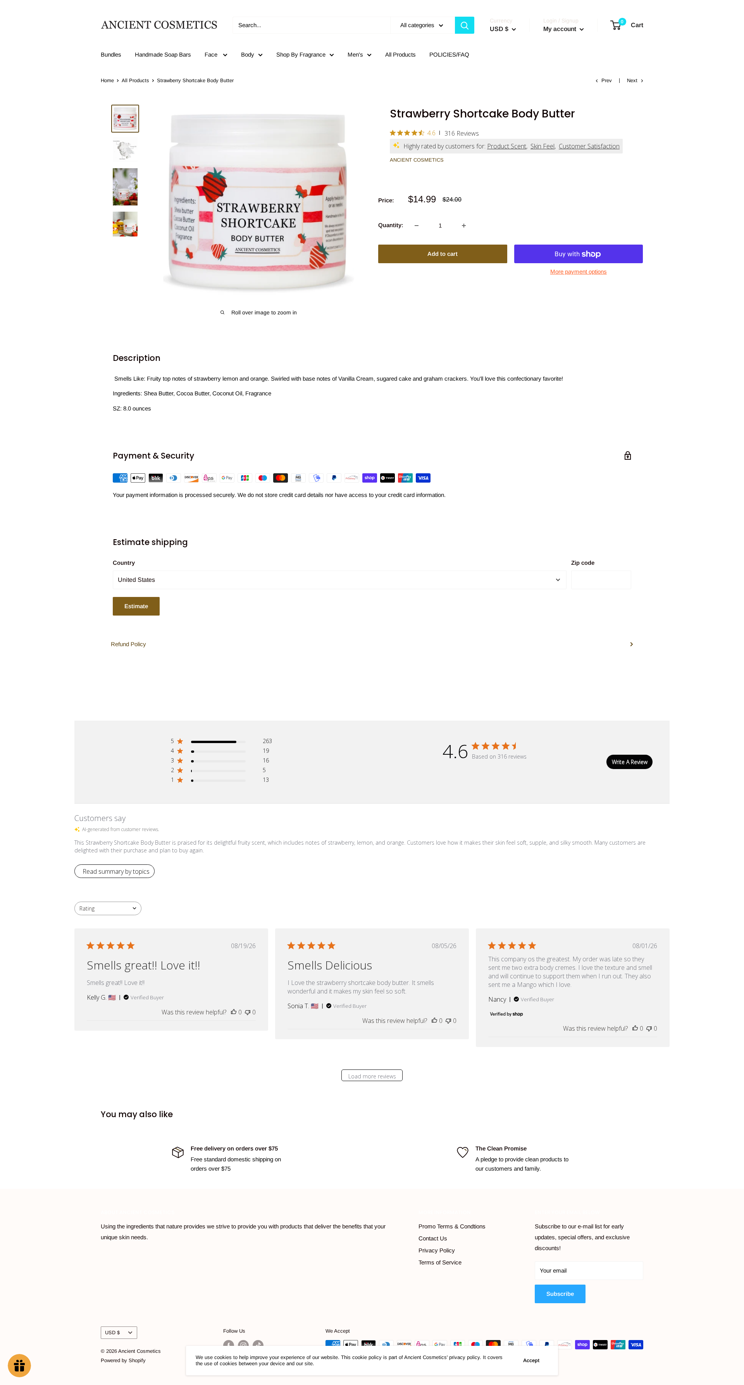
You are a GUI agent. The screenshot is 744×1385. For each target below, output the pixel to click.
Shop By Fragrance (301, 54)
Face (212, 54)
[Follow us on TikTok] (258, 1345)
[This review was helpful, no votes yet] (233, 1012)
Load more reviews (372, 1076)
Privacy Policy (436, 1250)
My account (560, 29)
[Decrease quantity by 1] (416, 225)
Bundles (111, 54)
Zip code (582, 562)
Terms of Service (440, 1262)
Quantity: (390, 225)
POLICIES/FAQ (449, 54)
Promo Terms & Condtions (452, 1226)
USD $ (112, 1332)
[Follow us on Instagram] (243, 1345)
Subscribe (560, 1293)
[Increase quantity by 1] (464, 225)
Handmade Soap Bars (163, 54)
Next (632, 80)
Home (107, 80)
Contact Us (432, 1238)
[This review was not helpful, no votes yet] (247, 1012)
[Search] (464, 25)
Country (124, 562)
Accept (531, 1360)
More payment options (578, 272)
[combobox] (107, 908)
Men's (355, 54)
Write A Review (630, 762)
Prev (606, 80)
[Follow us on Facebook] (228, 1345)
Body (247, 54)
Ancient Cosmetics (417, 160)
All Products (400, 54)
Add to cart (442, 254)
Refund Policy (128, 644)
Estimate (136, 606)
